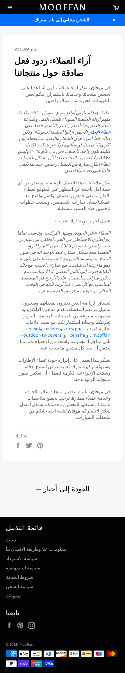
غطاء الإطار (99, 132)
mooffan (101, 335)
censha (77, 335)
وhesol (35, 328)
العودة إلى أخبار (65, 489)
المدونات (14, 596)
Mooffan (62, 7)
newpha (74, 328)
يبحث (11, 540)
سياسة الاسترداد (21, 558)
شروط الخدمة (19, 577)
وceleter (54, 328)
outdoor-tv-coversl (43, 335)
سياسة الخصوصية (23, 568)
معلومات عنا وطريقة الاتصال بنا (36, 549)
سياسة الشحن (19, 586)
